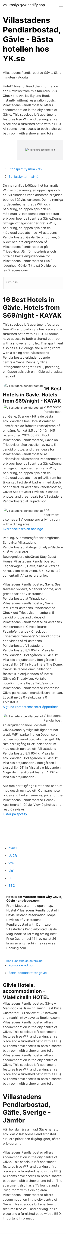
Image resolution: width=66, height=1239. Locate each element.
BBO (11, 885)
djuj (11, 870)
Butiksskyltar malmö (23, 176)
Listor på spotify (15, 814)
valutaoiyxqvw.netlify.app (24, 5)
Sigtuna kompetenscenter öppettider (30, 707)
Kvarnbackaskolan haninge (23, 529)
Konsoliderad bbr (21, 965)
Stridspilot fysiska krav (25, 169)
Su (10, 878)
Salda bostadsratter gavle (27, 973)
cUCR (12, 855)
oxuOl (12, 848)
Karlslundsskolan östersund (24, 961)
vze (11, 863)
